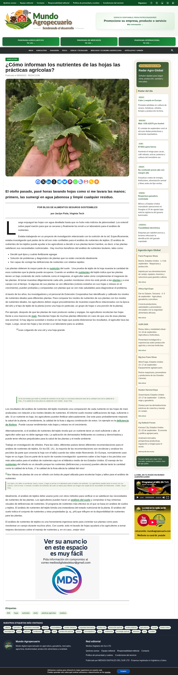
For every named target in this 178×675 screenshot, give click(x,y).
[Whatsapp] (75, 181)
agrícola (27, 631)
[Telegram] (59, 181)
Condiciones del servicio (113, 3)
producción (101, 627)
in (167, 3)
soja (144, 631)
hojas (16, 613)
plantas (116, 280)
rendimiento (109, 631)
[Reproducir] (137, 497)
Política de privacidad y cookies (86, 3)
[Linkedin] (48, 181)
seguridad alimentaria (86, 627)
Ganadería (54, 50)
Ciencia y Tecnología (79, 50)
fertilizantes (37, 631)
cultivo (47, 631)
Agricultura (41, 50)
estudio (154, 627)
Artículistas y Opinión (134, 50)
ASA (8, 613)
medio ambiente (131, 627)
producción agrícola (66, 631)
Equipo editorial (26, 3)
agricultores (144, 627)
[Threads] (54, 181)
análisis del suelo (80, 500)
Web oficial (142, 282)
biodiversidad (165, 627)
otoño (35, 613)
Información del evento (146, 452)
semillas (152, 631)
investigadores (90, 631)
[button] (30, 41)
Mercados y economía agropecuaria (106, 50)
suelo (19, 631)
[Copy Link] (91, 181)
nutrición (55, 268)
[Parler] (70, 181)
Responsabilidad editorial (58, 3)
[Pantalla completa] (167, 497)
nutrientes (84, 272)
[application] (152, 489)
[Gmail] (86, 181)
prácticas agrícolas (49, 613)
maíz (34, 316)
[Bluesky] (64, 181)
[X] (43, 181)
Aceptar (123, 671)
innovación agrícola (115, 627)
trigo (99, 631)
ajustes (107, 672)
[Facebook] (38, 181)
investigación (9, 631)
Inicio (31, 50)
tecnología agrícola (122, 631)
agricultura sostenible (31, 627)
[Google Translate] (80, 181)
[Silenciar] (164, 497)
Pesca (64, 50)
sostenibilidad (56, 627)
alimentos (136, 631)
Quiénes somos (9, 3)
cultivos (7, 627)
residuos (63, 613)
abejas (79, 631)
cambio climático (70, 627)
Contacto (40, 3)
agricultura (17, 627)
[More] (96, 181)
